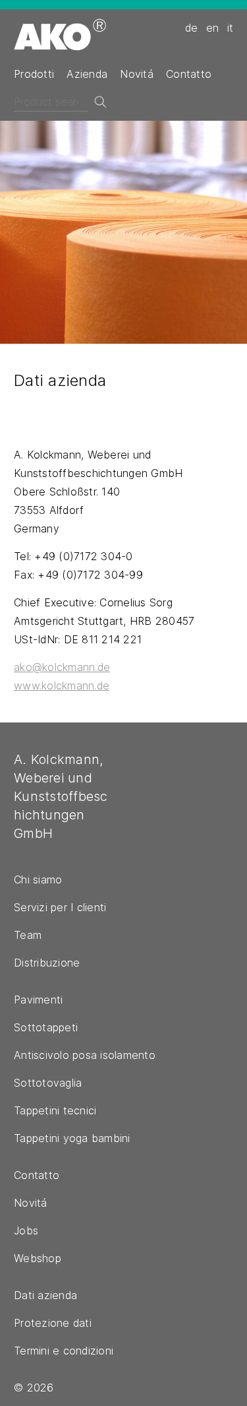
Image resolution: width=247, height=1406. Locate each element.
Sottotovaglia (48, 1082)
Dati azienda (45, 1295)
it (230, 27)
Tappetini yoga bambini (72, 1138)
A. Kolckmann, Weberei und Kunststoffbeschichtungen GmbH (61, 796)
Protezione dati (53, 1322)
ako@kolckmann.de (62, 667)
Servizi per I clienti (60, 907)
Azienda (87, 73)
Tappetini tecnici (55, 1110)
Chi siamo (38, 879)
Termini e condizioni (63, 1350)
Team (27, 935)
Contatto (188, 73)
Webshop (37, 1258)
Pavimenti (38, 999)
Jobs (26, 1230)
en (212, 27)
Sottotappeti (46, 1027)
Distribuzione (47, 962)
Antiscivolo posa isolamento (84, 1055)
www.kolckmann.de (61, 685)
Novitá (136, 73)
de (191, 27)
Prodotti (34, 73)
